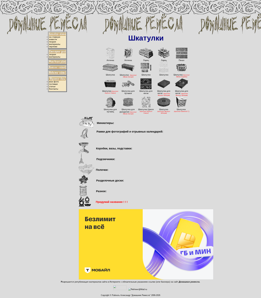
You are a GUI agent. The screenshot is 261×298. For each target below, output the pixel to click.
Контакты (53, 89)
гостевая (53, 84)
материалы (54, 44)
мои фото (54, 81)
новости (53, 39)
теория (52, 42)
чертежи (53, 46)
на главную (54, 37)
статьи (52, 86)
